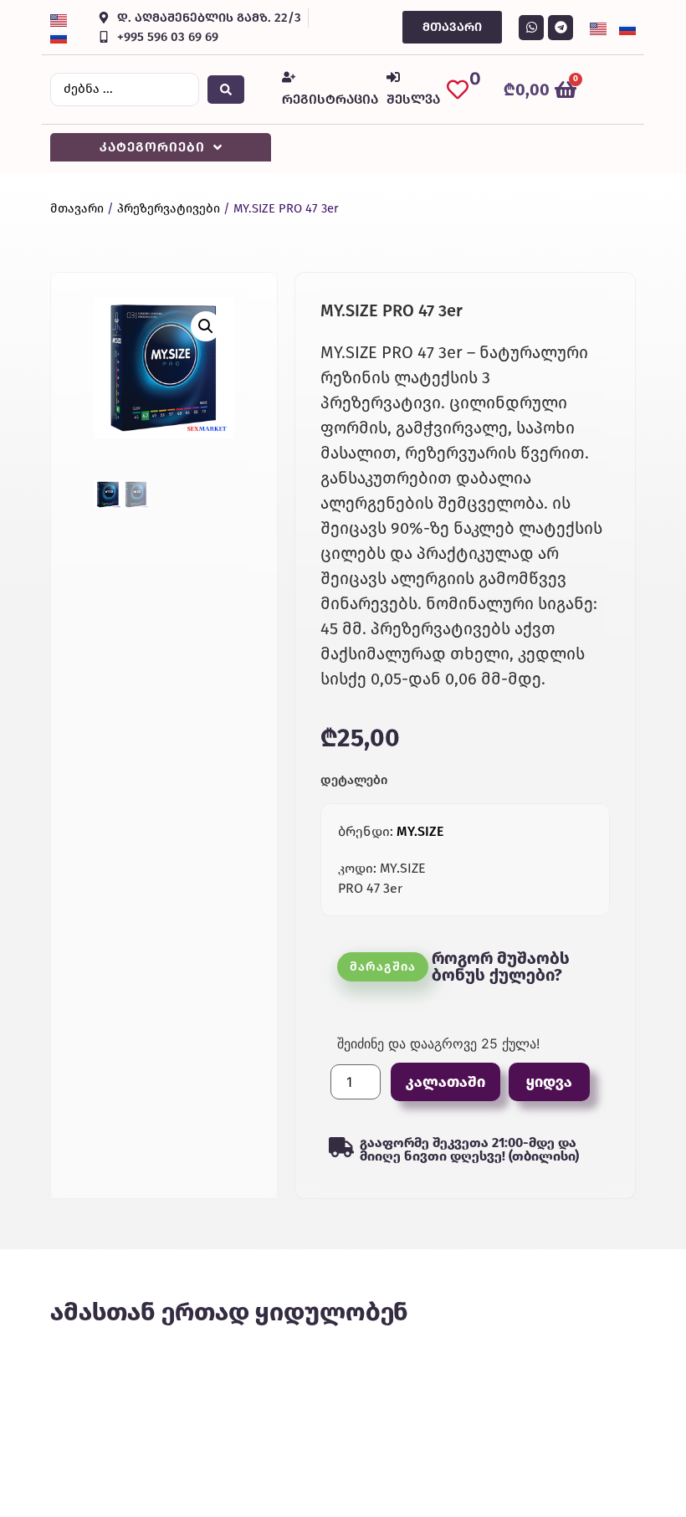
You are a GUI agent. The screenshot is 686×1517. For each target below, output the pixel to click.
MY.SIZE (420, 831)
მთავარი (77, 208)
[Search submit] (225, 89)
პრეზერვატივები (168, 208)
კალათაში (445, 1082)
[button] (206, 326)
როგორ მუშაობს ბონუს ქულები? (501, 966)
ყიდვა (549, 1082)
